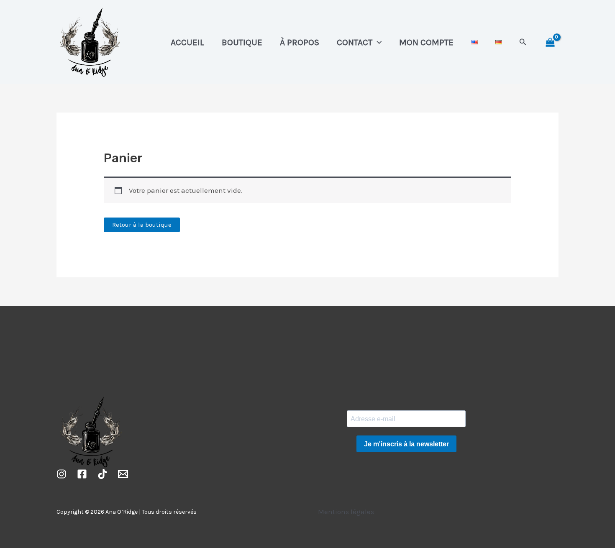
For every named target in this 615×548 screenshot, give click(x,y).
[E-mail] (123, 474)
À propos (299, 42)
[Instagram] (61, 474)
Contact (354, 42)
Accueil (187, 42)
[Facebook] (82, 474)
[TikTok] (102, 474)
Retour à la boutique (142, 224)
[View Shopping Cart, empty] (550, 42)
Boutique (242, 42)
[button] (377, 42)
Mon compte (426, 42)
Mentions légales (346, 511)
